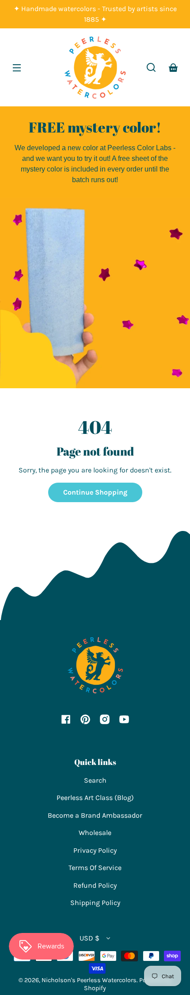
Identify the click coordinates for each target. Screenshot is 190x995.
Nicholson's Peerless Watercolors (89, 980)
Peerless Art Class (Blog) (95, 797)
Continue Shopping (95, 492)
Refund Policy (95, 885)
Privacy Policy (95, 850)
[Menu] (17, 67)
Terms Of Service (95, 867)
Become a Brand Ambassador (95, 815)
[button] (151, 67)
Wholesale (95, 832)
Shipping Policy (95, 902)
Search (95, 780)
